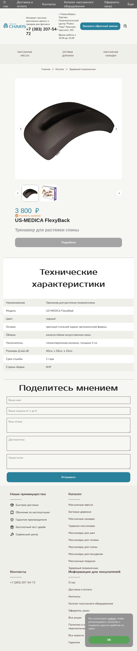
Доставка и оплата (25, 4)
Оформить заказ (111, 4)
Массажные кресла (80, 505)
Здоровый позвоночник (82, 69)
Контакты (49, 4)
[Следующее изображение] (116, 129)
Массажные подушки (81, 561)
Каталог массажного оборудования (78, 4)
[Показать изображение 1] (30, 193)
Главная (45, 69)
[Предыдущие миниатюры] (17, 193)
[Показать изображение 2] (48, 193)
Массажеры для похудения (85, 554)
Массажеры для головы (83, 540)
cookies (112, 618)
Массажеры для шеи (81, 533)
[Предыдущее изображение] (21, 129)
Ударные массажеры (81, 526)
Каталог (59, 69)
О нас (5, 4)
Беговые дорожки (79, 512)
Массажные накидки (81, 519)
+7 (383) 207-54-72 (22, 582)
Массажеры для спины (82, 547)
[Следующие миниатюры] (119, 193)
